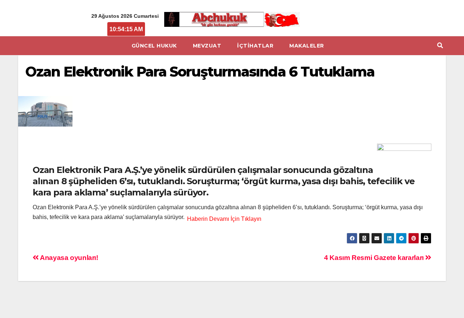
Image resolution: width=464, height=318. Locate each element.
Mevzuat (207, 45)
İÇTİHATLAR (255, 45)
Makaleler (306, 45)
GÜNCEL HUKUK (154, 45)
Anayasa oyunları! (68, 257)
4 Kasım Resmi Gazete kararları (374, 257)
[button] (440, 45)
